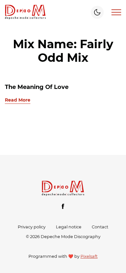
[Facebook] (63, 206)
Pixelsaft (89, 256)
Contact (100, 226)
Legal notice (68, 226)
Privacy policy (32, 226)
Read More (17, 100)
